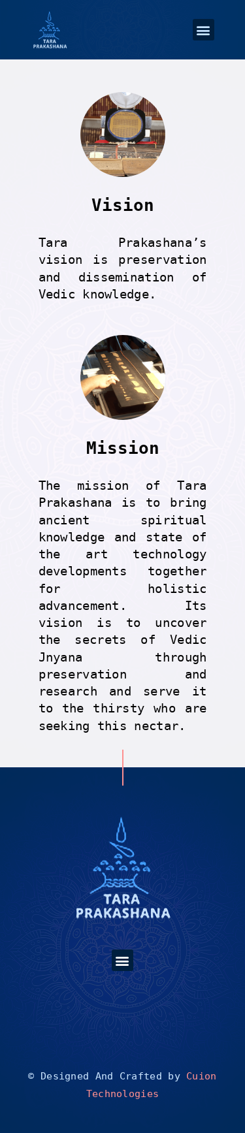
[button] (203, 29)
